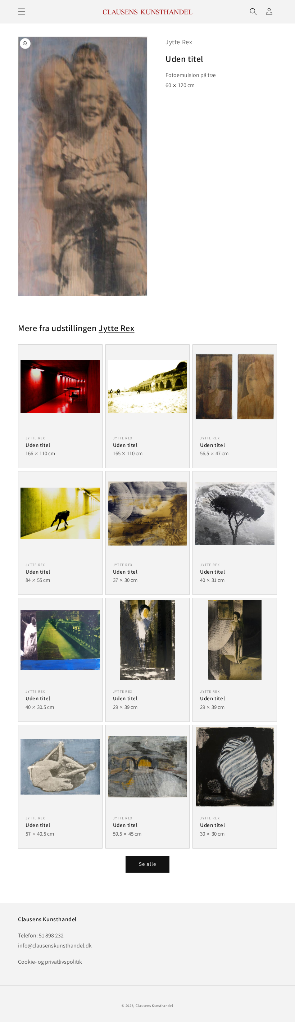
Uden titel (38, 445)
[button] (22, 11)
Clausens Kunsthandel (154, 1005)
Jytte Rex (178, 42)
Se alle (147, 863)
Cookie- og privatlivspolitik (50, 962)
